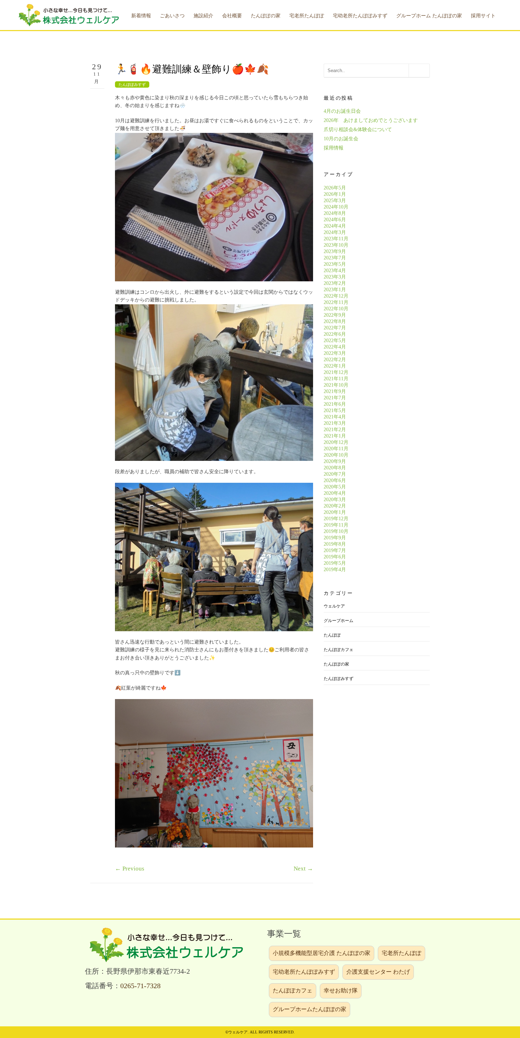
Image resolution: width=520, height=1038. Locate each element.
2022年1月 (335, 366)
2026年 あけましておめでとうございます (371, 120)
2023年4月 (335, 270)
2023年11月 (336, 238)
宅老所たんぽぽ (401, 953)
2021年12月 (336, 372)
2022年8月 (335, 321)
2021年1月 (335, 436)
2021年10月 (336, 385)
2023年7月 (335, 257)
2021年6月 (335, 404)
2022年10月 (336, 308)
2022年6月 (335, 334)
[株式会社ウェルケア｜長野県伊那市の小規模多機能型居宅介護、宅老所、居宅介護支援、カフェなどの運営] (68, 14)
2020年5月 (335, 486)
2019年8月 (335, 544)
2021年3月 (335, 423)
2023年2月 (335, 283)
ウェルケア (334, 606)
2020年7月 (335, 474)
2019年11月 (336, 525)
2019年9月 (335, 537)
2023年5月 (335, 264)
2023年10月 (336, 245)
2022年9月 (335, 315)
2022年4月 (335, 347)
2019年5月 (335, 563)
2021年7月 (335, 397)
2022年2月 (335, 359)
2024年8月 (335, 213)
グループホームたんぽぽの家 (309, 1009)
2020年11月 (336, 448)
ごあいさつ (172, 15)
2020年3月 (335, 499)
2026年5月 (335, 187)
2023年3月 (335, 277)
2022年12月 (336, 296)
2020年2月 (335, 506)
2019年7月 (335, 550)
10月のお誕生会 (341, 138)
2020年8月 (335, 467)
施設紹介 (203, 15)
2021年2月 (335, 429)
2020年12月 (336, 442)
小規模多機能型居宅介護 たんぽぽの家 (321, 953)
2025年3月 (335, 200)
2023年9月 (335, 251)
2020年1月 (335, 512)
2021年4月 (335, 417)
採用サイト (483, 15)
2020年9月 (335, 461)
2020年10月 (336, 455)
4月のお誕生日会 (342, 111)
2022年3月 (335, 353)
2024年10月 (336, 207)
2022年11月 (336, 302)
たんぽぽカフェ (338, 649)
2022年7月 (335, 327)
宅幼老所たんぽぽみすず (304, 972)
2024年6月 (335, 219)
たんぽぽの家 (336, 664)
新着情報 (141, 15)
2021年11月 (336, 378)
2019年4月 (335, 569)
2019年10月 (336, 531)
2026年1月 (335, 194)
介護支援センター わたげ (378, 972)
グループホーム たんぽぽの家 (429, 15)
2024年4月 (335, 226)
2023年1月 (335, 289)
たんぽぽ (332, 635)
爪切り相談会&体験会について (358, 129)
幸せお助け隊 (341, 990)
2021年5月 (335, 410)
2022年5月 (335, 340)
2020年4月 (335, 493)
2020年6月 (335, 480)
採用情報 (333, 148)
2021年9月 (335, 391)
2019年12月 (336, 518)
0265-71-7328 (140, 986)
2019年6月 (335, 556)
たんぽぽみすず (132, 84)
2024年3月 (335, 232)
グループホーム (338, 620)
